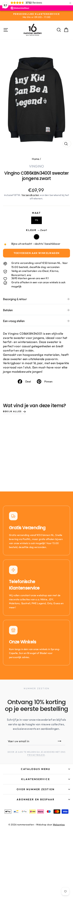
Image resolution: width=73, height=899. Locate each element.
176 (36, 220)
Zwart (36, 237)
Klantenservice (35, 779)
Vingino (36, 166)
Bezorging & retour (15, 299)
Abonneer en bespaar (35, 799)
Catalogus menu (35, 769)
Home (35, 159)
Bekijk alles (12, 411)
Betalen (8, 310)
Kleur (36, 230)
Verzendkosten (30, 195)
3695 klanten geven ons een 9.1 (30, 278)
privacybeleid (36, 755)
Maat (36, 212)
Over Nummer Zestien (35, 789)
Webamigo (59, 824)
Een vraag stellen (14, 321)
